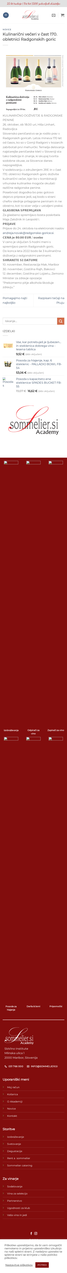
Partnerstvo (14, 1200)
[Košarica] (62, 15)
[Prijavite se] (53, 15)
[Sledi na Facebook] (31, 1233)
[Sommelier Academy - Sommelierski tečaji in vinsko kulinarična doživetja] (30, 15)
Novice (11, 1108)
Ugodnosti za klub (18, 1208)
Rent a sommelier (18, 1158)
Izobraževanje (15, 1136)
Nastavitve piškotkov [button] (19, 1265)
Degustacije (14, 1151)
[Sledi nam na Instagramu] (35, 1233)
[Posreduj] (60, 321)
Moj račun (13, 1087)
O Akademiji (15, 1101)
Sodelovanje (14, 1186)
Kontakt (12, 1115)
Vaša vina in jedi (17, 1215)
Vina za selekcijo (17, 1193)
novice (7, 29)
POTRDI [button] (42, 1264)
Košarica (12, 1094)
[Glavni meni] (6, 15)
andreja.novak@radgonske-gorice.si (28, 233)
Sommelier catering (19, 1165)
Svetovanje (14, 1144)
